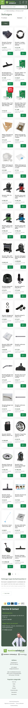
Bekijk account (8, 630)
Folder (14, 683)
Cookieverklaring (14, 705)
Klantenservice (7, 613)
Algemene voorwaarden (9, 703)
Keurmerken (14, 694)
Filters (5, 23)
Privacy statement (20, 703)
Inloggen (20, 3)
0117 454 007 (8, 619)
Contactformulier (14, 690)
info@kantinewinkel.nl (14, 668)
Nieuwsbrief (14, 692)
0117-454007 (14, 667)
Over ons (14, 681)
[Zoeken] (25, 7)
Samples (14, 688)
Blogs (14, 686)
